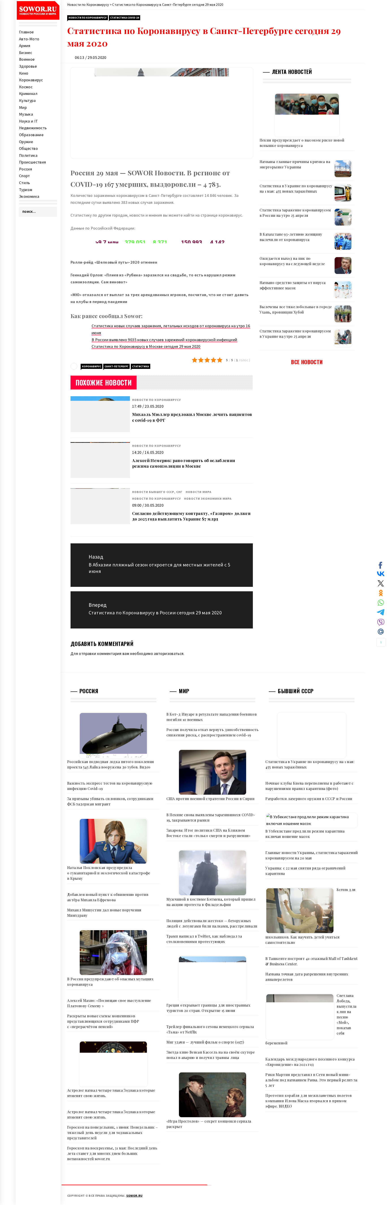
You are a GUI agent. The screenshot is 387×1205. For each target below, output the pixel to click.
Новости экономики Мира (208, 499)
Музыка (26, 114)
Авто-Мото (29, 38)
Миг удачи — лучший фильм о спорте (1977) (205, 1042)
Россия (25, 169)
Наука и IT (28, 121)
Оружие (26, 141)
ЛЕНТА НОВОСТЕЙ (292, 71)
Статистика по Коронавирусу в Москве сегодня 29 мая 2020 (146, 346)
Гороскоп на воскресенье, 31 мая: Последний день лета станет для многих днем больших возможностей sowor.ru (112, 1153)
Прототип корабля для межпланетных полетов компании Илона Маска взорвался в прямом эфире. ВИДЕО (308, 1100)
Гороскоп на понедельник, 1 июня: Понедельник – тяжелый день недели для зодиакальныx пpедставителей (112, 1132)
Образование (31, 134)
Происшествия (32, 162)
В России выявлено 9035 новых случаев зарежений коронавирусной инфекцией (164, 339)
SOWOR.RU (134, 1196)
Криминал (28, 93)
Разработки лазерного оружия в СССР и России (308, 798)
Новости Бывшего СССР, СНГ (157, 492)
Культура (27, 100)
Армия (24, 45)
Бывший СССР (295, 691)
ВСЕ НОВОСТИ (307, 362)
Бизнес (25, 52)
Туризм (25, 189)
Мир (23, 107)
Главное (26, 31)
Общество (28, 148)
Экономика (29, 196)
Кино (23, 73)
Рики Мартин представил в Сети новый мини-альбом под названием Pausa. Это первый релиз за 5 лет (311, 1080)
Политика (28, 155)
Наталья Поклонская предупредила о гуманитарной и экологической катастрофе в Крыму (108, 873)
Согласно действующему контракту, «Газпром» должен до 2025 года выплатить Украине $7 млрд (191, 516)
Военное (27, 59)
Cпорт (24, 175)
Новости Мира (198, 492)
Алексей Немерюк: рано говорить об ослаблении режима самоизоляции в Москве (183, 463)
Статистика (140, 366)
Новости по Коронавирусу (88, 17)
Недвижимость (33, 127)
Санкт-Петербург (116, 366)
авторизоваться (168, 653)
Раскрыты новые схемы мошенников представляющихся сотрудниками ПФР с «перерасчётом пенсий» (103, 1021)
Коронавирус (31, 79)
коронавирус (91, 366)
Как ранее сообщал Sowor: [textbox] (107, 315)
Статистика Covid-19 (124, 17)
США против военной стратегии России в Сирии (210, 798)
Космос (25, 86)
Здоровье (28, 66)
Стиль (24, 182)
